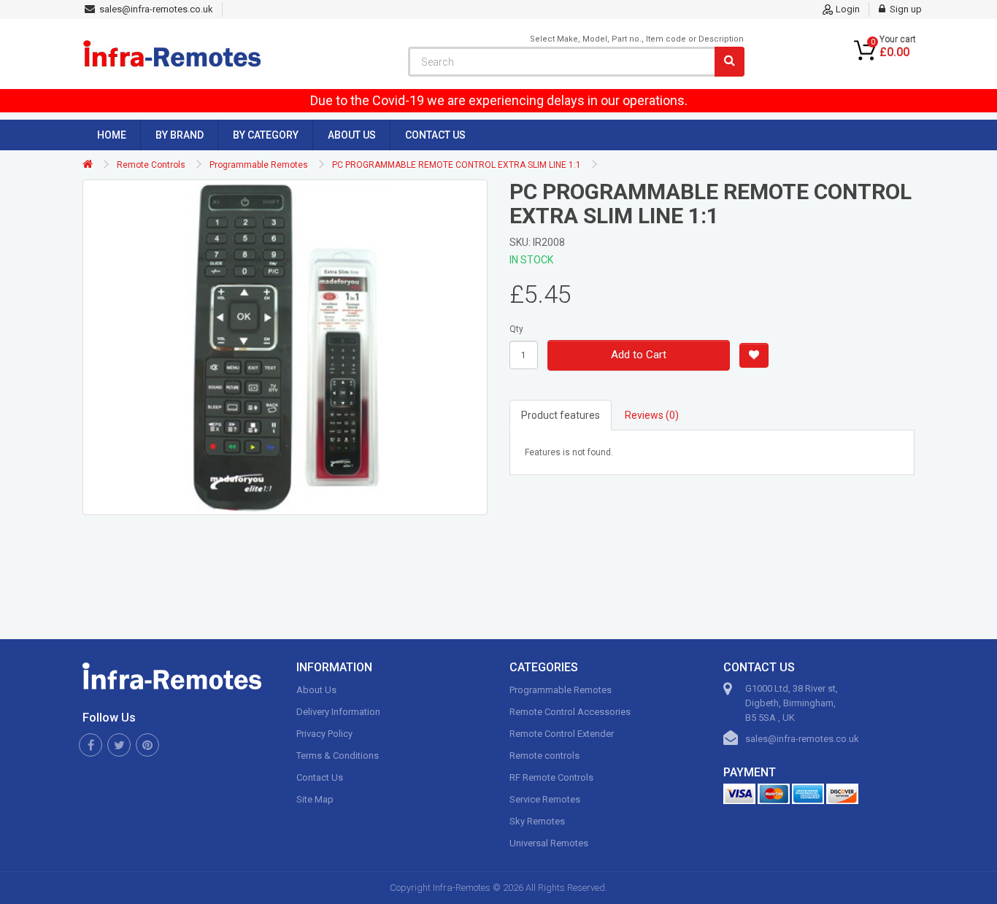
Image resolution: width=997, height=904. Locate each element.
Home (111, 135)
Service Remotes (544, 799)
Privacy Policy (324, 733)
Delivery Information (338, 711)
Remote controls (544, 755)
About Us (352, 135)
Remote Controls (151, 165)
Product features (560, 415)
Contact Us (435, 135)
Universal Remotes (548, 843)
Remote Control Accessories (570, 711)
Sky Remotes (537, 821)
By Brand (179, 135)
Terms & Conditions (337, 755)
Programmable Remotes (258, 165)
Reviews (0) (652, 415)
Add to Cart (638, 354)
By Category (266, 135)
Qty (516, 329)
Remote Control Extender (561, 733)
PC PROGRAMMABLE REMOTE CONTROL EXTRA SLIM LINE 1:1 (456, 165)
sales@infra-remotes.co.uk (802, 738)
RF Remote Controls (551, 777)
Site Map (315, 799)
